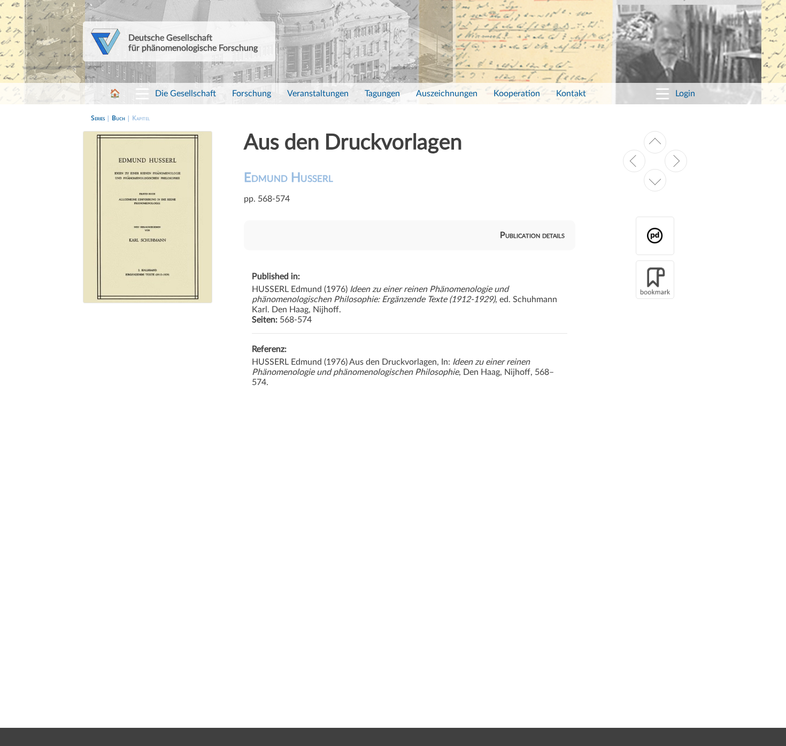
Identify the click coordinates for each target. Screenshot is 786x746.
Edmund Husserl (288, 178)
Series (98, 117)
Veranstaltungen (318, 93)
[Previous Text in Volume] (655, 142)
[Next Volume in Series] (676, 161)
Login (685, 93)
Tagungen (382, 93)
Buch (118, 117)
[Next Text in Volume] (655, 180)
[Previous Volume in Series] (634, 161)
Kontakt (571, 93)
